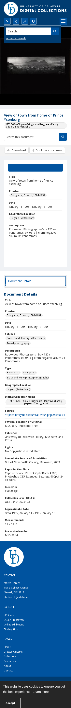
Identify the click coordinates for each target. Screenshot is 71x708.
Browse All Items (13, 651)
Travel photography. (18, 343)
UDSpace (9, 615)
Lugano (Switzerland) (22, 218)
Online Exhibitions (14, 624)
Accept (10, 702)
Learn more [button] (41, 691)
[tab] (35, 167)
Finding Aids (11, 629)
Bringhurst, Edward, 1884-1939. (28, 195)
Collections (10, 656)
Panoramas (13, 372)
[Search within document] (63, 137)
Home (7, 647)
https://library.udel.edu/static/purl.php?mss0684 (35, 415)
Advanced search (16, 38)
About (7, 666)
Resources (10, 661)
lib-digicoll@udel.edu (16, 597)
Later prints (29, 372)
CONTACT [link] (9, 575)
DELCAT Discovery (14, 620)
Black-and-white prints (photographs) (28, 377)
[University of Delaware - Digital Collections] (35, 9)
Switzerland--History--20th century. (26, 338)
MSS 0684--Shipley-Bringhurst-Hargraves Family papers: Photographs (32, 125)
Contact (8, 670)
